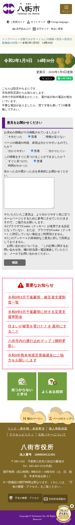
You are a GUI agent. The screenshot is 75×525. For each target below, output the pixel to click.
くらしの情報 (46, 39)
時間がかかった (18, 165)
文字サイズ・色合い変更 (50, 28)
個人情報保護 (58, 428)
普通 (34, 136)
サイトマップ (38, 22)
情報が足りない (55, 136)
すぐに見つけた (18, 161)
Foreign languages (60, 22)
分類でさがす (28, 39)
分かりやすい (16, 151)
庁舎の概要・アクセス (27, 498)
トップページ (10, 39)
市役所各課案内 (57, 499)
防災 (59, 39)
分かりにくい (57, 151)
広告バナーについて (52, 434)
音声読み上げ (23, 28)
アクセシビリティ (21, 434)
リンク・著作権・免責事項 (26, 428)
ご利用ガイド (17, 22)
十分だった (15, 136)
